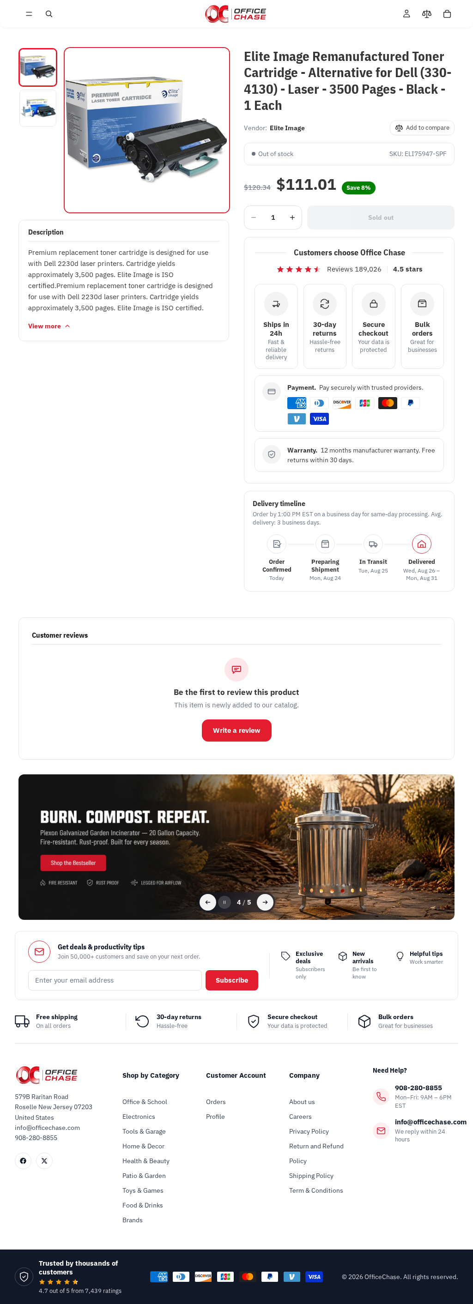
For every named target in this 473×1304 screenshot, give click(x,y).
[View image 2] (37, 108)
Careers (300, 1116)
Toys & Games (143, 1190)
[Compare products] (427, 14)
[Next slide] (265, 902)
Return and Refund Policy (316, 1153)
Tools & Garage (144, 1131)
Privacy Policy (309, 1131)
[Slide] (236, 847)
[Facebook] (23, 1161)
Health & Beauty (146, 1161)
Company (304, 1075)
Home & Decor (143, 1146)
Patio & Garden (144, 1175)
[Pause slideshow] (224, 902)
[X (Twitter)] (44, 1161)
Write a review (237, 730)
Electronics (138, 1116)
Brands (132, 1220)
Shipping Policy (311, 1175)
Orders (216, 1102)
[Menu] (29, 13)
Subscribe (232, 980)
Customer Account (236, 1075)
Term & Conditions (316, 1190)
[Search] (49, 14)
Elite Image (287, 128)
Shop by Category (150, 1075)
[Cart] (447, 14)
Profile (215, 1116)
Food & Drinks (142, 1205)
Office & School (144, 1102)
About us (302, 1102)
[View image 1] (37, 67)
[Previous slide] (208, 902)
